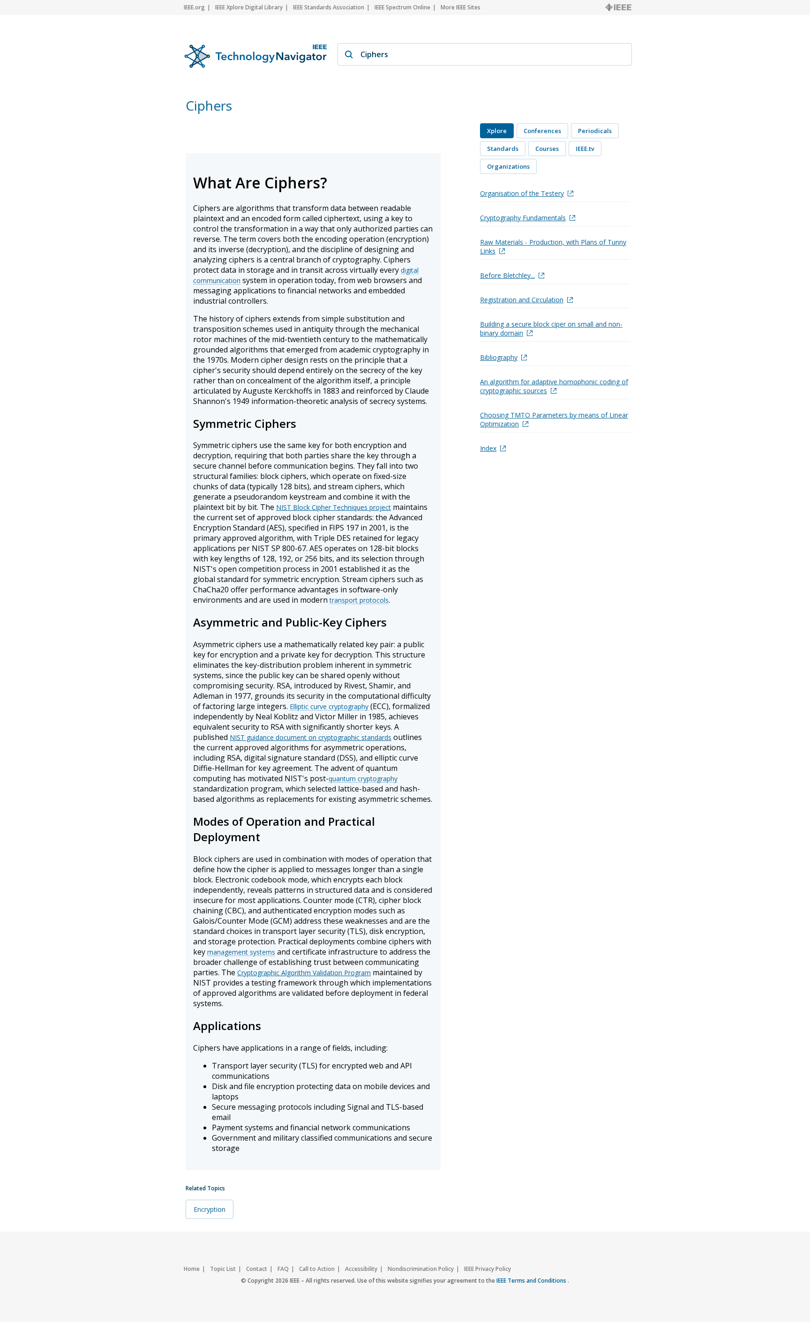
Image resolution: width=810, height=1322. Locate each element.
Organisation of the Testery (522, 193)
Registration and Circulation (521, 299)
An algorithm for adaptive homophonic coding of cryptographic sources (554, 386)
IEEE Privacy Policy (487, 1269)
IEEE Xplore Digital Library (249, 7)
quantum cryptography (363, 778)
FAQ (283, 1269)
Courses (547, 148)
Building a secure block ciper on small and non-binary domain (551, 328)
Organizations (508, 166)
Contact (256, 1269)
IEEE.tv (585, 148)
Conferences (542, 131)
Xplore (497, 131)
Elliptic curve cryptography (329, 706)
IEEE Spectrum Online (402, 7)
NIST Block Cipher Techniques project (333, 507)
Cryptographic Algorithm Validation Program (304, 972)
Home (192, 1269)
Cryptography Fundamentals (523, 217)
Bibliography (499, 357)
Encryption (209, 1209)
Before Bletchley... (507, 275)
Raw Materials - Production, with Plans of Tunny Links (553, 246)
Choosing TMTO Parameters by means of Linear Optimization (554, 419)
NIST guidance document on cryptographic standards (310, 737)
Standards (502, 148)
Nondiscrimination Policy (421, 1269)
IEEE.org (194, 7)
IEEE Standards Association (328, 7)
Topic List (223, 1269)
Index (488, 448)
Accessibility (361, 1269)
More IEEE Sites (460, 7)
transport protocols (359, 600)
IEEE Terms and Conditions (532, 1281)
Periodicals (595, 131)
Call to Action (317, 1269)
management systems (241, 952)
